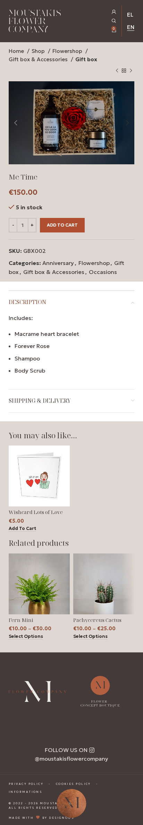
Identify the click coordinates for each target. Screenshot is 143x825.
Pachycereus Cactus (97, 620)
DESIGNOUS (61, 817)
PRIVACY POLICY (26, 784)
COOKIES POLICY (73, 784)
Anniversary (58, 262)
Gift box (86, 59)
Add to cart (62, 225)
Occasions (103, 271)
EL (130, 14)
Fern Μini (21, 620)
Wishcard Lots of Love (36, 512)
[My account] (114, 12)
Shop (39, 51)
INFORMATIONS (25, 792)
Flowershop (68, 51)
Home (17, 51)
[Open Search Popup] (114, 21)
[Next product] (130, 70)
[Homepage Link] (35, 22)
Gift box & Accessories (39, 59)
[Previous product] (116, 70)
